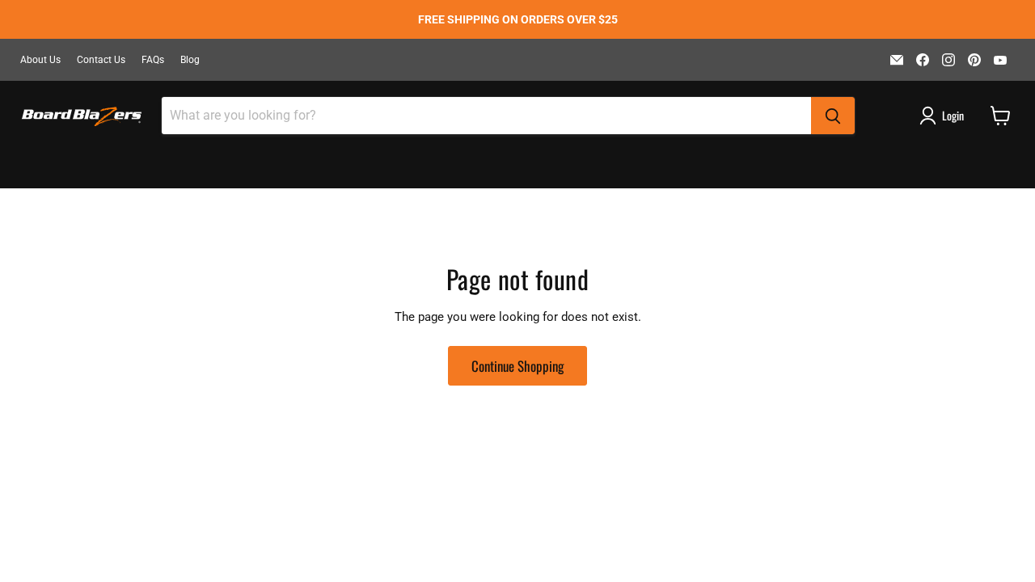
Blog (190, 59)
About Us (40, 59)
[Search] (833, 115)
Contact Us (101, 59)
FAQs (153, 59)
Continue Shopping (517, 366)
